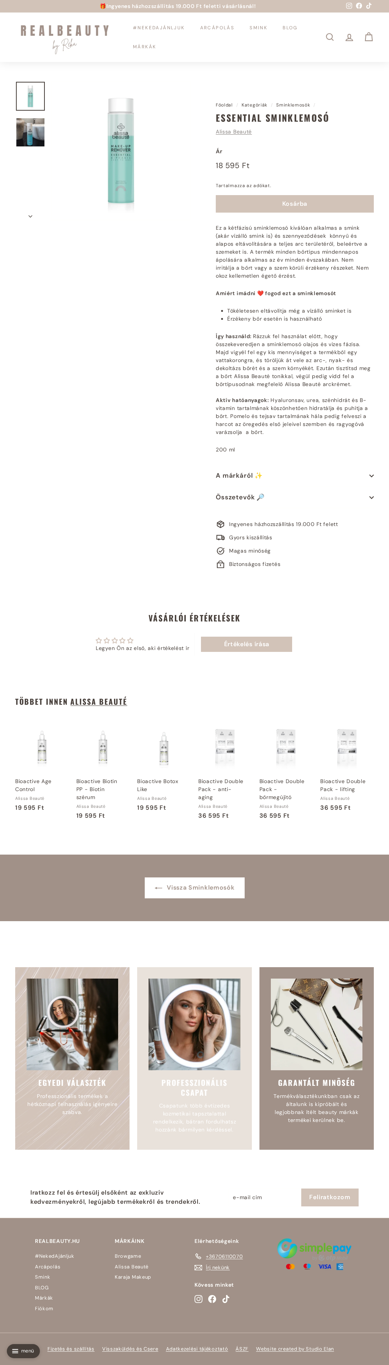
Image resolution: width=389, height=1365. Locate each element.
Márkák (144, 47)
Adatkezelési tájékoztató (197, 1349)
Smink (258, 28)
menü (27, 1351)
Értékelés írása (247, 644)
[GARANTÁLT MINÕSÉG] (316, 1024)
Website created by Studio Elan (295, 1349)
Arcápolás (217, 28)
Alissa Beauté (234, 131)
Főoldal (224, 105)
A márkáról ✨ (239, 475)
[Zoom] (121, 150)
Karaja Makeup (133, 1277)
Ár (219, 151)
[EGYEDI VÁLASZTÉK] (72, 1024)
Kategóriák (254, 105)
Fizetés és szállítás (71, 1349)
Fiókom (44, 1308)
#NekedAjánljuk (159, 28)
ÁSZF (242, 1349)
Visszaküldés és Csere (130, 1349)
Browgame (128, 1256)
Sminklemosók (293, 105)
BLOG (290, 28)
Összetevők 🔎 (240, 497)
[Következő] (30, 214)
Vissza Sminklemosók (200, 887)
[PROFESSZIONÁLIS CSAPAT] (194, 1024)
